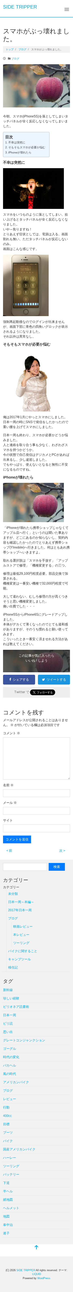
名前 (8, 785)
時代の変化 (11, 1057)
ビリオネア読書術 (16, 1006)
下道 (6, 1183)
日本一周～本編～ (21, 902)
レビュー (9, 1099)
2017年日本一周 (20, 910)
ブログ (15, 58)
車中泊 (8, 1225)
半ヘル (8, 1191)
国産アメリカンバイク (19, 1149)
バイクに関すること (22, 951)
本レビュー (21, 934)
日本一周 (9, 1015)
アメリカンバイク (16, 1082)
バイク (8, 1141)
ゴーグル (9, 1048)
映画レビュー (23, 926)
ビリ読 (8, 1023)
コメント (11, 733)
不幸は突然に (16, 142)
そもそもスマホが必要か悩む (26, 147)
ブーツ (8, 1132)
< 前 (9, 850)
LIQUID (36, 1274)
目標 (6, 1124)
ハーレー (9, 1157)
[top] (36, 1247)
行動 (6, 1107)
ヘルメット (11, 1208)
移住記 (13, 967)
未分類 (13, 894)
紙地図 (8, 1199)
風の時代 (9, 1074)
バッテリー (11, 1174)
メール (10, 802)
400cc (7, 1115)
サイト (8, 820)
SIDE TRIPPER (20, 7)
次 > (62, 850)
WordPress (43, 1278)
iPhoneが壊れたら (19, 152)
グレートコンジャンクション (24, 1040)
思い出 (8, 1032)
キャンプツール (19, 959)
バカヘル (9, 1065)
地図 (6, 1216)
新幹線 (8, 990)
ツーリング (21, 943)
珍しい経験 (11, 998)
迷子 (6, 1233)
